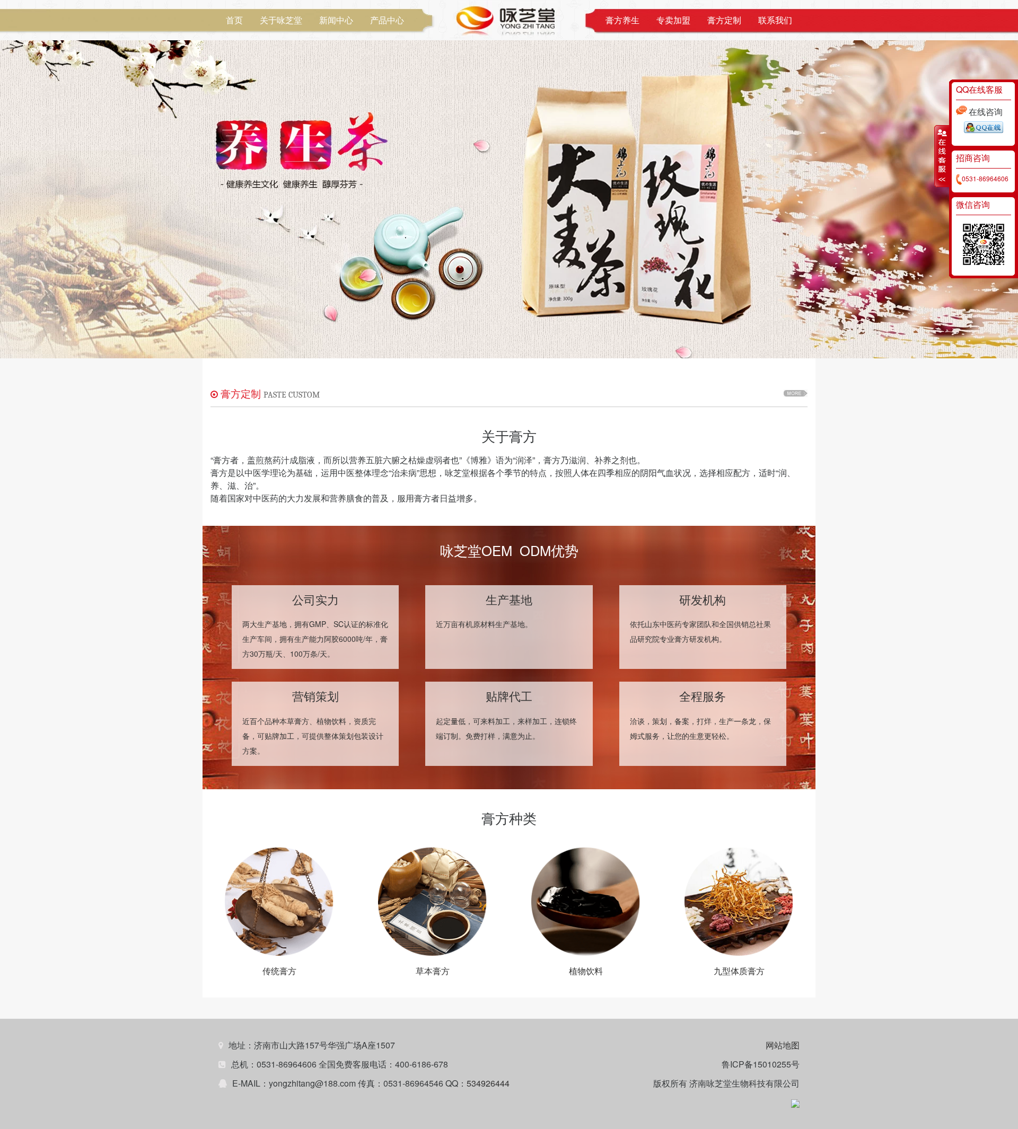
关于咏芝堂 (281, 20)
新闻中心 (336, 20)
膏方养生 (622, 20)
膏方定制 (724, 20)
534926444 (488, 1083)
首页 (234, 20)
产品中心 (387, 20)
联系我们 (775, 20)
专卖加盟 (673, 20)
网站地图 (783, 1045)
